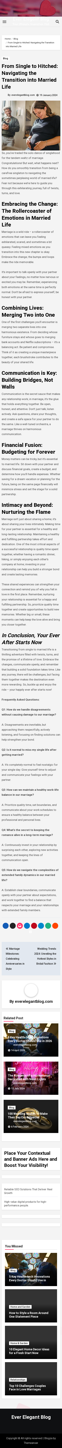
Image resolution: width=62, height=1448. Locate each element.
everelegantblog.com (23, 95)
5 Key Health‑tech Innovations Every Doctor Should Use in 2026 (30, 1039)
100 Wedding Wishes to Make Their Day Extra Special (28, 1115)
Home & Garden (19, 1343)
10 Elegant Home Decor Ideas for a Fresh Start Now (29, 1351)
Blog (5, 58)
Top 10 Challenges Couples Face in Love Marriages (27, 1387)
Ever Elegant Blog (31, 19)
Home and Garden (20, 1307)
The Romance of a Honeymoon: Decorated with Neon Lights (29, 1077)
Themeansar (31, 1443)
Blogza (48, 1438)
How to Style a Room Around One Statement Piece (28, 1314)
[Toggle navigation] (4, 22)
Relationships (17, 1379)
